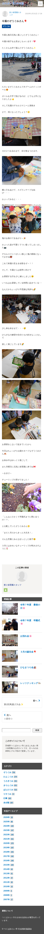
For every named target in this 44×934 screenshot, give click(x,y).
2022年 (6, 835)
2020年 (6, 843)
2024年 (6, 826)
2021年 (6, 839)
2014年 (6, 869)
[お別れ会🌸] (17, 645)
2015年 (6, 865)
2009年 (6, 891)
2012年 (6, 878)
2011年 (6, 882)
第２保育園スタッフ (12, 585)
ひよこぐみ (8, 777)
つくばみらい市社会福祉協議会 (15, 917)
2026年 (6, 817)
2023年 (6, 830)
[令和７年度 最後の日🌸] (22, 614)
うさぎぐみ (8, 781)
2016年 (6, 861)
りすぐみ (7, 794)
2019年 (6, 848)
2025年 (6, 822)
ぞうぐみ (6, 26)
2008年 (6, 895)
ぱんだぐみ (8, 790)
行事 (5, 798)
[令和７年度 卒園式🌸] (22, 630)
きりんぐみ (8, 785)
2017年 (6, 856)
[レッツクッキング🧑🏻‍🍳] (21, 692)
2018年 (6, 852)
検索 (37, 730)
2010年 (6, 886)
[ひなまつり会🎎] (19, 677)
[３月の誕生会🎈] (19, 661)
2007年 (6, 899)
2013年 (6, 873)
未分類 (6, 803)
